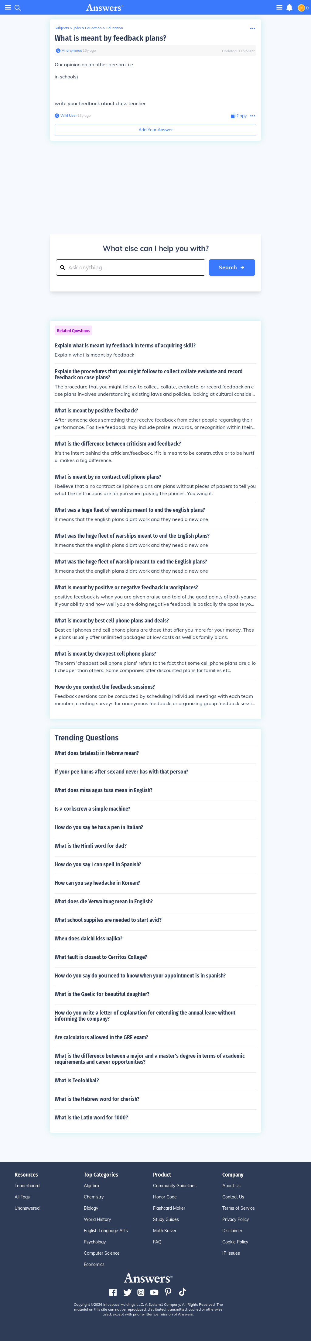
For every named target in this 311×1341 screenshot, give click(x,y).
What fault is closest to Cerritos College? (101, 957)
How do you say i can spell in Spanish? (98, 864)
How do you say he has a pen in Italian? (99, 827)
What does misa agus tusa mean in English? (103, 790)
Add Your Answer (155, 130)
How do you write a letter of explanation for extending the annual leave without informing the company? (145, 1015)
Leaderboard (27, 1185)
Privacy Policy (235, 1219)
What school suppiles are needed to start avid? (108, 920)
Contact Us (233, 1197)
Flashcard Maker (169, 1208)
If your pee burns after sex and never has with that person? (121, 771)
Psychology (95, 1242)
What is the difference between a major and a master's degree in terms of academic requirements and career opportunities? (150, 1059)
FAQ (157, 1242)
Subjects (62, 28)
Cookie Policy (235, 1242)
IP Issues (231, 1253)
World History (97, 1219)
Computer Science (102, 1253)
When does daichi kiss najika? (88, 938)
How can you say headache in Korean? (97, 883)
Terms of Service (238, 1208)
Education (114, 28)
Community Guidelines (175, 1185)
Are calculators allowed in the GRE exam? (101, 1037)
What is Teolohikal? (77, 1080)
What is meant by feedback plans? (110, 38)
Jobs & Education (87, 28)
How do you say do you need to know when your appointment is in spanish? (140, 975)
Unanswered (27, 1208)
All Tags (22, 1197)
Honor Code (165, 1197)
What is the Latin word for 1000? (91, 1117)
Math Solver (164, 1230)
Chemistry (94, 1197)
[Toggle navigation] (8, 7)
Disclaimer (232, 1230)
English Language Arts (106, 1230)
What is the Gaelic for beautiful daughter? (102, 994)
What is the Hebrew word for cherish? (97, 1099)
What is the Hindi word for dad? (91, 846)
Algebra (91, 1185)
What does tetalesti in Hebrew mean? (97, 753)
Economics (94, 1264)
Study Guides (166, 1219)
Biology (91, 1208)
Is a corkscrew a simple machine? (92, 808)
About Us (231, 1185)
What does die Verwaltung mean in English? (104, 901)
